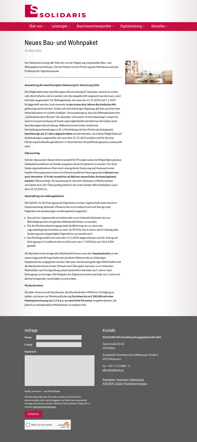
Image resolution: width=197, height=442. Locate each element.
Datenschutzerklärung (44, 406)
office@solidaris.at (113, 370)
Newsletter (109, 379)
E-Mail (29, 344)
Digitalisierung (131, 26)
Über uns (35, 26)
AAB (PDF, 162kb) (113, 383)
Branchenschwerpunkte (94, 26)
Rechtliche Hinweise (135, 383)
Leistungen (59, 26)
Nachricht (31, 351)
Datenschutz (137, 379)
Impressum (122, 379)
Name (28, 337)
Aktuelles (158, 26)
